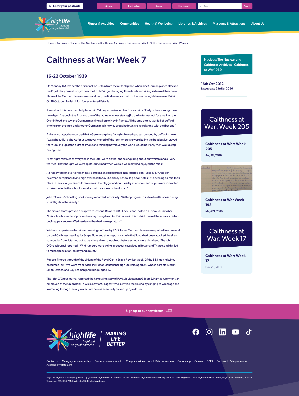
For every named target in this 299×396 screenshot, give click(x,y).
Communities (129, 23)
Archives (62, 43)
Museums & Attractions (229, 23)
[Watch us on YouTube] (235, 332)
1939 (152, 43)
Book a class (133, 6)
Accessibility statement (59, 364)
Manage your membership (76, 361)
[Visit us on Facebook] (196, 332)
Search (247, 6)
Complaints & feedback (139, 361)
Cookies (221, 361)
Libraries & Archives (192, 23)
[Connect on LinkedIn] (222, 332)
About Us (257, 23)
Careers (198, 361)
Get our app (184, 361)
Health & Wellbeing (159, 23)
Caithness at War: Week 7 (173, 43)
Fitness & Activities (101, 23)
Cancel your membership (108, 361)
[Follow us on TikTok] (249, 332)
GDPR (210, 361)
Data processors (238, 361)
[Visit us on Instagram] (209, 332)
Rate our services (164, 361)
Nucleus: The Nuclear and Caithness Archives (97, 43)
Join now (109, 6)
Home (50, 43)
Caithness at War (137, 43)
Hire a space (184, 6)
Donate (159, 6)
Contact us (52, 361)
